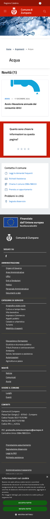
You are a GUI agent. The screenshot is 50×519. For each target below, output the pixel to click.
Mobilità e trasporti (14, 328)
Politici (9, 284)
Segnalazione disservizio (16, 449)
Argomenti (19, 49)
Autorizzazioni (12, 357)
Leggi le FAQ (11, 453)
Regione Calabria (11, 3)
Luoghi (9, 393)
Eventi (9, 397)
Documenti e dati (13, 292)
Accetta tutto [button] (24, 503)
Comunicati (11, 377)
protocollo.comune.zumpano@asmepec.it (24, 430)
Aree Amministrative (15, 272)
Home (8, 49)
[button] (25, 514)
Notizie (9, 373)
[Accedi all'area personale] (40, 3)
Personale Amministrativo (17, 288)
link (10, 497)
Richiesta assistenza (15, 457)
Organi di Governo (14, 268)
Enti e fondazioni (13, 280)
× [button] (47, 477)
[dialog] (25, 496)
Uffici (8, 276)
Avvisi (7, 98)
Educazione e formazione (17, 340)
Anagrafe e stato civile (15, 305)
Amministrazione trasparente (19, 469)
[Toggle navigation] (5, 11)
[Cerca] (44, 11)
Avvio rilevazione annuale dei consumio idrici (20, 106)
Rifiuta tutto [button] (25, 509)
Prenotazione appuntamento (18, 445)
